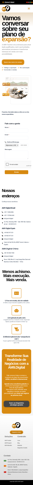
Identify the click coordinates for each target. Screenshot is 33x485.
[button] (28, 8)
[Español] (32, 2)
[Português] (30, 2)
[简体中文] (27, 2)
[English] (29, 2)
